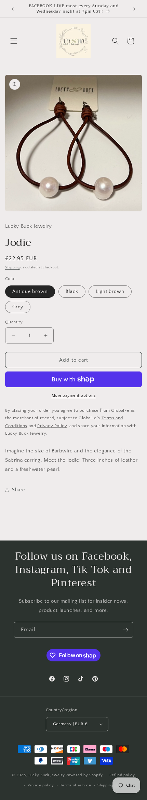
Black (72, 291)
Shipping (12, 267)
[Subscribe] (125, 630)
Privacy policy (41, 785)
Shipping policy (111, 785)
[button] (13, 40)
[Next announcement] (134, 8)
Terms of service (75, 785)
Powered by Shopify (84, 775)
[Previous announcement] (12, 8)
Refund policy (122, 775)
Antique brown (30, 291)
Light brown (110, 291)
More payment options (74, 395)
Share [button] (18, 490)
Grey (17, 307)
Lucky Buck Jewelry (46, 775)
